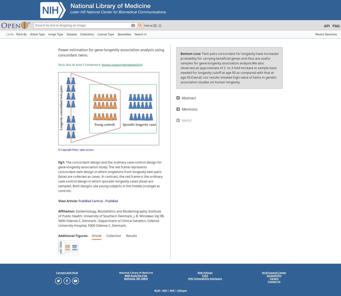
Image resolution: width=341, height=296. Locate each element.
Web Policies (205, 272)
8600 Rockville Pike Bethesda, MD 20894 (136, 277)
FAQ (336, 25)
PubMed (111, 201)
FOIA (205, 275)
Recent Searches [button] (326, 34)
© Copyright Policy (68, 149)
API (327, 25)
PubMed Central (91, 201)
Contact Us (274, 281)
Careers (274, 278)
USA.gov (182, 290)
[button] (21, 34)
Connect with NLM (67, 272)
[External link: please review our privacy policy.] (58, 280)
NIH (164, 290)
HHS (172, 290)
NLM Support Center (274, 272)
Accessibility (274, 275)
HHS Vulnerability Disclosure (205, 278)
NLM (157, 290)
